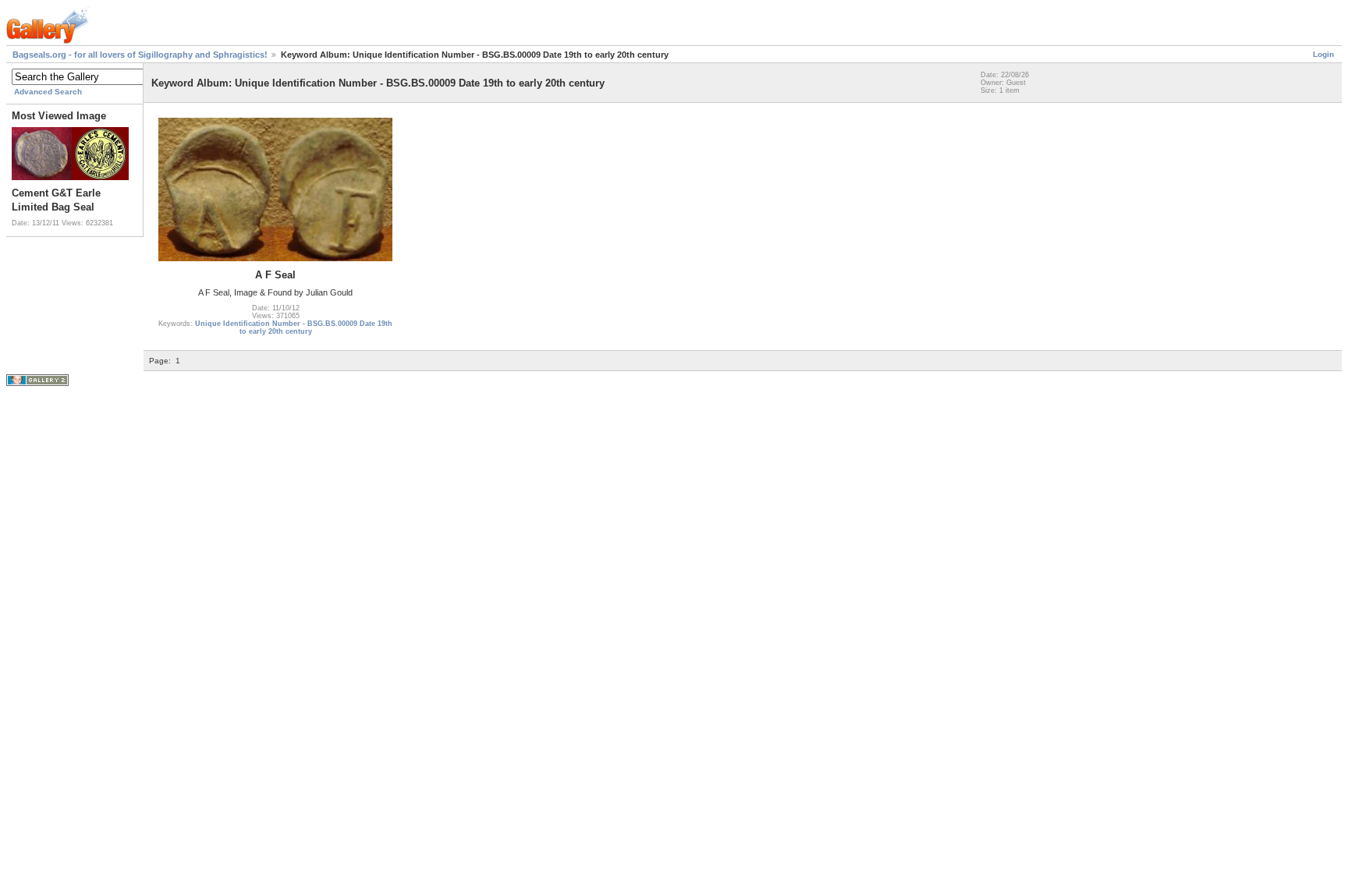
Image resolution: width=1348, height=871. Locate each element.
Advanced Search (48, 91)
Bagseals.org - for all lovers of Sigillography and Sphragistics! (140, 54)
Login (1323, 54)
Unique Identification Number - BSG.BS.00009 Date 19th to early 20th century (293, 327)
